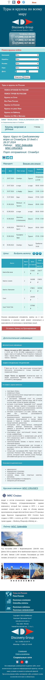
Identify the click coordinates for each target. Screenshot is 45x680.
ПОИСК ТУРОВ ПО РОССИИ (15, 94)
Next (40, 570)
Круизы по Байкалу (12, 112)
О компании (22, 651)
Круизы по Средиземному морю (29, 119)
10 (33, 580)
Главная (3, 119)
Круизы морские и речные (15, 128)
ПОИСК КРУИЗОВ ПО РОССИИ (16, 90)
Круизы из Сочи (10, 97)
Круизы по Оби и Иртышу (14, 116)
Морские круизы (12, 119)
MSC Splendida (23, 145)
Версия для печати (31, 164)
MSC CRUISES (13, 148)
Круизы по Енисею (12, 105)
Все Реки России (11, 101)
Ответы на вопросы (23, 654)
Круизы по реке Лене (12, 109)
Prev (4, 570)
